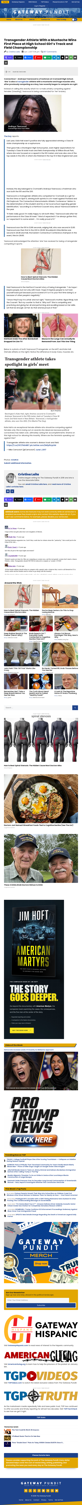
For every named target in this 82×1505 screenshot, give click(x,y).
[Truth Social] (26, 1490)
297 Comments (50, 52)
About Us (18, 19)
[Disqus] (41, 550)
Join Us (32, 19)
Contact (36, 1500)
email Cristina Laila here (36, 484)
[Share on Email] (75, 57)
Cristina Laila (28, 474)
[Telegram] (48, 1490)
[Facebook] (39, 1490)
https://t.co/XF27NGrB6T (18, 445)
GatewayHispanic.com (18, 1345)
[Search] (75, 707)
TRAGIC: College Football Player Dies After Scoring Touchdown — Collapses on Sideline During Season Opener (41, 1160)
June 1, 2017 (41, 449)
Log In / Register (39, 6)
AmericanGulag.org (16, 1364)
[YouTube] (56, 1490)
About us (28, 1500)
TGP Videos (45, 2)
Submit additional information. (18, 463)
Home (8, 19)
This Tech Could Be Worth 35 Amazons (25, 1430)
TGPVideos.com (15, 1383)
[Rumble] (43, 1490)
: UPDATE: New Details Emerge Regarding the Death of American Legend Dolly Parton (42, 1215)
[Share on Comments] (67, 57)
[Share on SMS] (71, 57)
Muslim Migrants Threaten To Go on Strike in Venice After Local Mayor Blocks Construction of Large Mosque (38, 1176)
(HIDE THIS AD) (45, 25)
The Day (8, 136)
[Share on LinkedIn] (58, 57)
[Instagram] (52, 1490)
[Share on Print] (6, 63)
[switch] (74, 19)
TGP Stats (41, 1417)
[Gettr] (30, 1490)
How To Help (61, 19)
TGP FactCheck (70, 1409)
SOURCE (14, 460)
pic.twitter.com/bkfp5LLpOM (43, 445)
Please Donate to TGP (60, 2)
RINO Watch (33, 2)
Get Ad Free (76, 2)
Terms (50, 1500)
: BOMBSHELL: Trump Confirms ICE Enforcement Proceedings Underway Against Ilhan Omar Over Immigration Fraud (42, 1210)
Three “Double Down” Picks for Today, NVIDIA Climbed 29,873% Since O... (38, 1442)
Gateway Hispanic (18, 2)
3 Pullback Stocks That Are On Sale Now (26, 1436)
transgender (23, 81)
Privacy (43, 1500)
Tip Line (5, 2)
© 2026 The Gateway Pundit (41, 1496)
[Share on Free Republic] (62, 57)
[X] (34, 1490)
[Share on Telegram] (54, 57)
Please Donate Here (41, 1455)
